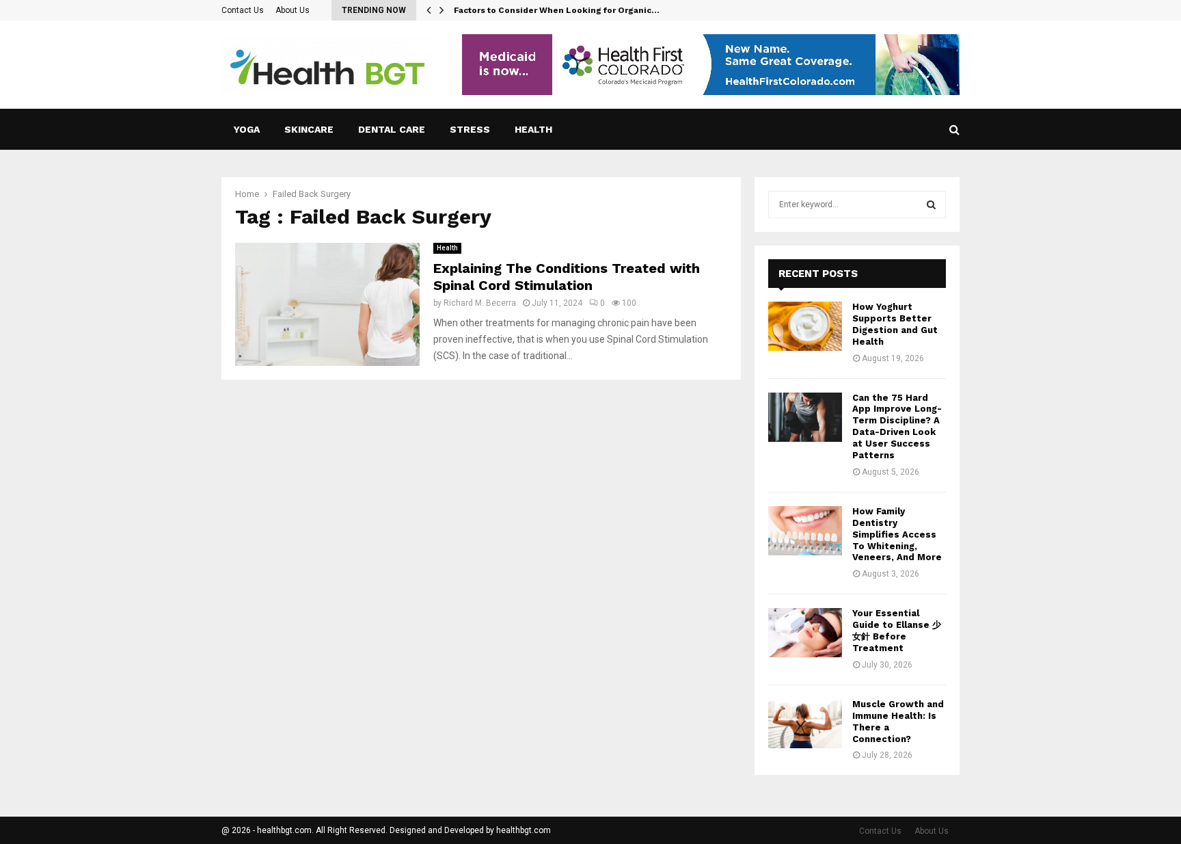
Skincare (309, 129)
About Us (292, 10)
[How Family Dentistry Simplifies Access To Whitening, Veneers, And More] (805, 530)
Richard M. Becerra (480, 303)
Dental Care (391, 129)
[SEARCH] (931, 204)
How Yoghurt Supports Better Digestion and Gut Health (895, 324)
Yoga (247, 129)
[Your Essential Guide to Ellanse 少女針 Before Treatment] (805, 632)
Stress (470, 129)
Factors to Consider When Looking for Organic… (557, 10)
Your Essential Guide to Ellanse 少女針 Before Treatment (896, 630)
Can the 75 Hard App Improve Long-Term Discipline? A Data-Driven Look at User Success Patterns (897, 426)
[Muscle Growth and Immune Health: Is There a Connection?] (805, 723)
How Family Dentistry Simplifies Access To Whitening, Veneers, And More (897, 534)
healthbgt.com (523, 830)
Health (533, 129)
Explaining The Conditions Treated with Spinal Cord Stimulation (566, 276)
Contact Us (242, 10)
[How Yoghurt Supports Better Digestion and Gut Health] (805, 326)
